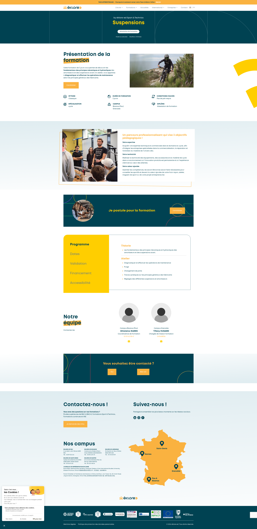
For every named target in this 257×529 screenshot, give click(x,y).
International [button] (157, 7)
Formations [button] (131, 7)
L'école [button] (118, 7)
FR (190, 7)
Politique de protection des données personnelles (96, 524)
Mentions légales (69, 524)
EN (194, 7)
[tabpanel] (153, 262)
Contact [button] (184, 7)
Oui (112, 372)
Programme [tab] (79, 244)
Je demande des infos (75, 424)
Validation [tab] (78, 263)
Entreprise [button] (172, 7)
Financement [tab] (80, 273)
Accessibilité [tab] (80, 283)
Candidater (71, 85)
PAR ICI (158, 2)
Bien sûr (143, 372)
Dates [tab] (75, 254)
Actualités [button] (144, 7)
